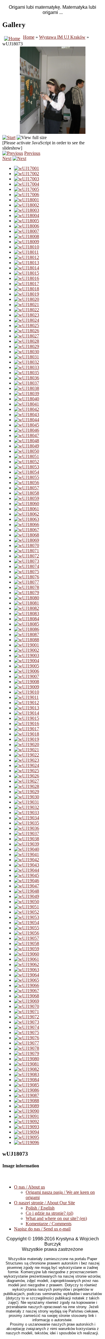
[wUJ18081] (26, 603)
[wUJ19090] (26, 1111)
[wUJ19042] (26, 859)
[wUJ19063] (26, 969)
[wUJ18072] (26, 555)
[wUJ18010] (26, 246)
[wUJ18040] (26, 398)
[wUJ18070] (26, 545)
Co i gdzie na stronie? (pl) (49, 1213)
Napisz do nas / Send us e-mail (42, 1228)
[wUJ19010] (26, 692)
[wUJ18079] (26, 592)
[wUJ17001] (26, 168)
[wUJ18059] (26, 498)
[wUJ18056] (26, 482)
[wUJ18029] (26, 346)
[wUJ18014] (26, 267)
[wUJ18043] (26, 414)
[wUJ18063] (26, 519)
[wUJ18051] (26, 456)
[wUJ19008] (26, 681)
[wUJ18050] (26, 451)
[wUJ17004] (26, 184)
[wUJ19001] (26, 644)
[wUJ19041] (26, 854)
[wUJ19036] (26, 828)
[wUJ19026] (26, 775)
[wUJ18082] (26, 608)
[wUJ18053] (26, 466)
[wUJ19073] (26, 1022)
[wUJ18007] (26, 231)
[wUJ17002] (26, 173)
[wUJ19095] (26, 1137)
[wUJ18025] (26, 325)
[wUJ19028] (26, 786)
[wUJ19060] (26, 953)
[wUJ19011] (26, 697)
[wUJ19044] (26, 870)
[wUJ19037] (26, 833)
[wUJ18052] (26, 461)
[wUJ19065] (26, 980)
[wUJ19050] (26, 901)
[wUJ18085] (26, 623)
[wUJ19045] (26, 875)
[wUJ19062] (26, 964)
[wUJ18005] (26, 220)
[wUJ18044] (26, 419)
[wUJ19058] (26, 943)
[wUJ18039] (26, 393)
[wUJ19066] (26, 985)
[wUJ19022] (26, 754)
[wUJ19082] (26, 1069)
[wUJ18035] (26, 372)
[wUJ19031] (26, 802)
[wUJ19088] (26, 1100)
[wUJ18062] (26, 514)
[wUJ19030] (26, 796)
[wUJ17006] (26, 194)
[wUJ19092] (26, 1121)
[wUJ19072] (26, 1016)
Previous (32, 153)
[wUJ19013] (26, 707)
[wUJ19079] (26, 1053)
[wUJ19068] (26, 995)
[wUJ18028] (26, 341)
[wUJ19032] (26, 807)
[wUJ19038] (26, 838)
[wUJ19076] (26, 1037)
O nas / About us (29, 1186)
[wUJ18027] (26, 335)
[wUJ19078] (26, 1048)
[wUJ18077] (26, 582)
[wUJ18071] (26, 550)
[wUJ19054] (26, 922)
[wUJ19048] (26, 891)
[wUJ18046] (26, 430)
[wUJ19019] (26, 739)
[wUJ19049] (26, 896)
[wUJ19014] (26, 713)
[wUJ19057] (26, 938)
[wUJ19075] (26, 1032)
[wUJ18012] (26, 257)
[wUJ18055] (26, 477)
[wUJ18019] (26, 294)
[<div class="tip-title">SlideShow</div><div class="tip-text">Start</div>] (8, 137)
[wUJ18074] (26, 566)
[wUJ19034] (26, 817)
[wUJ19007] (26, 676)
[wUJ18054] (26, 472)
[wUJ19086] (26, 1090)
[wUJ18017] (26, 283)
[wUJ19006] (26, 671)
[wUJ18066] (26, 524)
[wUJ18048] (26, 440)
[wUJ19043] (26, 864)
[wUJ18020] (26, 299)
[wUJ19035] (26, 823)
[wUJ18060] (26, 503)
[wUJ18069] (26, 540)
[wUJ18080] (26, 597)
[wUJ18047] (26, 435)
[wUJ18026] (26, 330)
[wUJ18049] (26, 445)
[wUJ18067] (26, 529)
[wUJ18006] (26, 225)
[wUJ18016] (26, 278)
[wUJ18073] (26, 561)
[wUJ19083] (26, 1074)
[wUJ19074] (26, 1027)
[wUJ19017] (26, 728)
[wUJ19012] (26, 702)
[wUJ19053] (26, 917)
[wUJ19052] (26, 912)
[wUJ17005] (26, 189)
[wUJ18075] (26, 571)
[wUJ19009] (26, 686)
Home (28, 37)
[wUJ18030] (26, 351)
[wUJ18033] (26, 367)
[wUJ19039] (26, 843)
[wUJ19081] (26, 1063)
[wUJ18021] (26, 304)
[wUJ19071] (26, 1011)
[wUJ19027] (26, 781)
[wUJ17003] (26, 178)
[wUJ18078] (26, 587)
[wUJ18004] (26, 215)
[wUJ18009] (26, 241)
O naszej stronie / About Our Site (44, 1202)
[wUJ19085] (26, 1084)
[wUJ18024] (26, 320)
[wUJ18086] (26, 629)
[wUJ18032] (26, 362)
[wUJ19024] (26, 765)
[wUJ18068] (26, 534)
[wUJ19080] (26, 1058)
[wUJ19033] (26, 812)
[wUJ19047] (26, 885)
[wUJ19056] (26, 932)
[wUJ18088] (26, 639)
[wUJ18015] (26, 273)
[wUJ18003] (26, 210)
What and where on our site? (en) (56, 1218)
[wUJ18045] (26, 424)
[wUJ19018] (26, 733)
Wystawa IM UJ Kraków (62, 37)
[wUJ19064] (26, 974)
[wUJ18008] (26, 236)
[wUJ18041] (26, 404)
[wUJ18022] (26, 309)
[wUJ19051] (26, 906)
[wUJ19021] (26, 749)
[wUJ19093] (26, 1126)
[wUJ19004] (26, 660)
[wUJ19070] (26, 1006)
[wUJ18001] (26, 199)
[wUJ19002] (26, 650)
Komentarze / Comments (48, 1223)
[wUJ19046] (26, 880)
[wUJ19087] (26, 1095)
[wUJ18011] (26, 252)
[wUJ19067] (26, 990)
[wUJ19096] (26, 1142)
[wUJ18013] (26, 262)
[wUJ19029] (26, 791)
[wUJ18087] (26, 634)
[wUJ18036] (26, 377)
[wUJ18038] (26, 388)
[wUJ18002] (26, 205)
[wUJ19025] (26, 770)
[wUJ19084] (26, 1079)
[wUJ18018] (26, 288)
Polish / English (40, 1207)
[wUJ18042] (26, 409)
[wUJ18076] (26, 576)
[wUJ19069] (26, 1001)
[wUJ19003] (26, 655)
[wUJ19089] (26, 1105)
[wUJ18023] (26, 314)
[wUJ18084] (26, 618)
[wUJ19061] (26, 959)
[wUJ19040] (26, 849)
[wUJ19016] (26, 723)
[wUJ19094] (26, 1132)
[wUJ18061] (26, 508)
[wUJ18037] (26, 383)
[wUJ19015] (26, 718)
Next (6, 158)
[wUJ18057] (26, 487)
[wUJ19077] (26, 1042)
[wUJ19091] (26, 1116)
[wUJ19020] (26, 744)
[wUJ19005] (26, 665)
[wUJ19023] (26, 760)
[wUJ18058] (26, 493)
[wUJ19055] (26, 927)
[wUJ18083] (26, 613)
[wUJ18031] (26, 356)
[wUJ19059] (26, 948)
